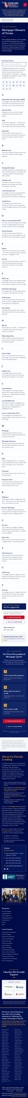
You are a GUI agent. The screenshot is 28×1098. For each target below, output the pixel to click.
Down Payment (7, 231)
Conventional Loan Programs (9, 932)
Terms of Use (19, 1091)
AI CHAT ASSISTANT (19, 1095)
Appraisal (5, 131)
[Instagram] (5, 869)
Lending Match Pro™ (7, 913)
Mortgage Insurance (9, 441)
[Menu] (25, 4)
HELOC (4, 325)
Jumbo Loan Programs (7, 943)
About (3, 924)
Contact (4, 922)
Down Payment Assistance (8, 949)
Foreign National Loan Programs (9, 958)
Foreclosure (6, 308)
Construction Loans (6, 941)
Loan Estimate (7, 388)
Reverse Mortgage (8, 507)
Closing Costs (6, 180)
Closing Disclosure (8, 168)
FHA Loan (5, 278)
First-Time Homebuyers (7, 960)
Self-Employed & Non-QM (8, 936)
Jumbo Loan (6, 371)
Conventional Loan (8, 191)
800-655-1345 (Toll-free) (13, 863)
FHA (23, 787)
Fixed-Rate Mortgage (9, 289)
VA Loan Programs (6, 945)
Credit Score (6, 201)
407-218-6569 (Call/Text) (13, 860)
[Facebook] (8, 869)
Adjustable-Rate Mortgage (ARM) (13, 99)
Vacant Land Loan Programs (8, 952)
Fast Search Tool (7, 61)
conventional (18, 787)
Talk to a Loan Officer (15, 622)
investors (17, 796)
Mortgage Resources (8, 19)
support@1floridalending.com (14, 866)
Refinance (5, 497)
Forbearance (6, 297)
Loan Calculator (6, 920)
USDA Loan (6, 572)
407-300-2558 (8, 630)
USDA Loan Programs (7, 947)
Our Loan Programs (6, 911)
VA (25, 787)
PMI (3, 458)
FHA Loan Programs (6, 934)
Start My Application (14, 721)
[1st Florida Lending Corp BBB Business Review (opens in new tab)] (14, 877)
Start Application (15, 617)
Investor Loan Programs (8, 939)
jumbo (5, 789)
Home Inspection (8, 336)
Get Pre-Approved (6, 915)
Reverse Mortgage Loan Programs (10, 954)
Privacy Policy (10, 1091)
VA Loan (5, 590)
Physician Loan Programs (8, 956)
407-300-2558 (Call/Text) (13, 858)
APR (3, 120)
